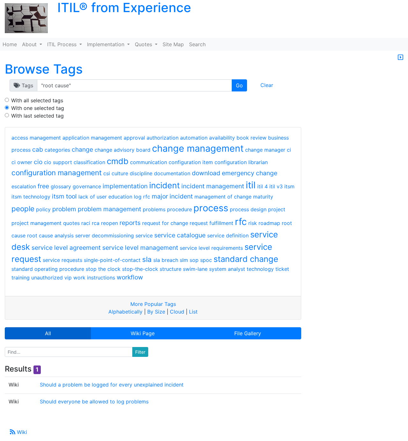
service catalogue (180, 235)
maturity (263, 196)
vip (68, 277)
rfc (241, 221)
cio (38, 162)
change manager (265, 150)
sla (147, 259)
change (82, 149)
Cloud (177, 311)
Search (197, 44)
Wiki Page (143, 333)
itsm (289, 186)
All (48, 333)
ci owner (21, 162)
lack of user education (105, 196)
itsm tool (64, 196)
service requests (62, 260)
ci (289, 150)
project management (36, 223)
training (20, 277)
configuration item (191, 162)
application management (92, 137)
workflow (130, 277)
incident (164, 185)
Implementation (106, 44)
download (206, 173)
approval (134, 137)
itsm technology (30, 196)
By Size (156, 311)
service (144, 235)
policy (43, 209)
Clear (266, 85)
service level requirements (211, 248)
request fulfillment (211, 223)
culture (120, 173)
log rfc (142, 196)
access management (36, 137)
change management (198, 148)
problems (154, 209)
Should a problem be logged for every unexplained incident (112, 384)
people (22, 208)
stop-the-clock (140, 269)
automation (194, 137)
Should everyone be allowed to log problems (94, 401)
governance (87, 186)
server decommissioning (104, 235)
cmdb (117, 161)
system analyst (227, 269)
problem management (109, 209)
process (210, 207)
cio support (58, 162)
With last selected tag (37, 115)
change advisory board (122, 150)
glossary (61, 186)
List (193, 311)
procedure (179, 209)
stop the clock (103, 269)
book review (251, 137)
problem (64, 209)
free (43, 186)
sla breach (165, 260)
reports (130, 223)
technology (260, 269)
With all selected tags (37, 100)
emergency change (249, 173)
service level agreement (66, 247)
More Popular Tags (153, 304)
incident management (212, 186)
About (30, 44)
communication (148, 162)
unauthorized (47, 277)
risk (252, 223)
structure (170, 269)
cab (37, 149)
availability (222, 137)
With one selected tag (37, 108)
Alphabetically (125, 311)
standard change (246, 259)
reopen (109, 223)
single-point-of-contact (112, 260)
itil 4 (262, 186)
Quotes (144, 44)
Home (10, 44)
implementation (125, 186)
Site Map (173, 44)
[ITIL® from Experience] (24, 18)
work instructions (94, 277)
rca (95, 223)
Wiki (21, 432)
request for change (165, 223)
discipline (141, 173)
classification (89, 162)
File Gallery (247, 333)
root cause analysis (50, 235)
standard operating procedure (47, 269)
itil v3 (276, 186)
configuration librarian (241, 162)
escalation (23, 186)
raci (85, 223)
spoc (206, 260)
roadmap (269, 223)
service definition (228, 235)
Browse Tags (44, 69)
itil (251, 185)
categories (57, 150)
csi (106, 173)
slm (184, 260)
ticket (282, 269)
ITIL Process (62, 44)
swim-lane (195, 269)
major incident (172, 196)
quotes (71, 223)
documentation (172, 173)
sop (194, 260)
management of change (222, 196)
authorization (162, 137)
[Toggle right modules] (400, 57)
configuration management (56, 172)
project (276, 209)
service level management (140, 247)
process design (248, 209)
